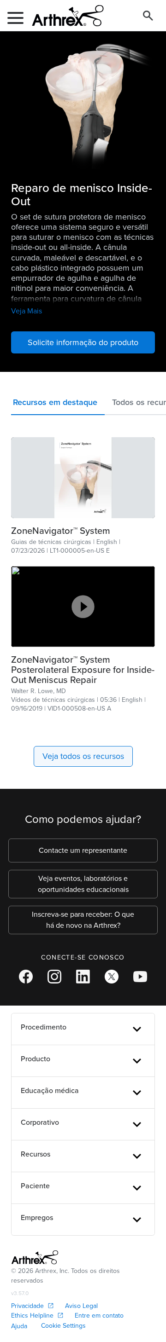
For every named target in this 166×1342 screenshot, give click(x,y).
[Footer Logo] (35, 1257)
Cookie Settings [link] (63, 1325)
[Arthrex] (64, 15)
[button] (58, 404)
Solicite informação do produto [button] (83, 342)
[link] (83, 477)
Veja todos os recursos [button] (83, 756)
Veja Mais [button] (26, 311)
